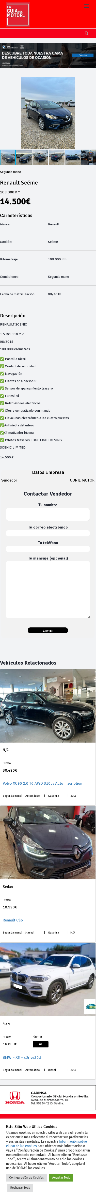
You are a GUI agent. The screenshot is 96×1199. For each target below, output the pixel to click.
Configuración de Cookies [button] (26, 1178)
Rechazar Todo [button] (20, 1188)
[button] (91, 113)
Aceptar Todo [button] (61, 1178)
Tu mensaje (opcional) (48, 558)
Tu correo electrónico (48, 527)
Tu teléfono (48, 542)
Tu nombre (47, 504)
